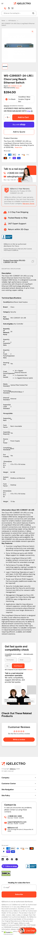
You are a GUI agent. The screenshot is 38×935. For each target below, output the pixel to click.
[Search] (33, 13)
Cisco (17, 88)
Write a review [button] (19, 739)
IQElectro (13, 769)
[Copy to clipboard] (33, 261)
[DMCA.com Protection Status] (6, 875)
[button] (2, 3)
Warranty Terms (28, 203)
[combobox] (19, 13)
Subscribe (19, 894)
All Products (12, 20)
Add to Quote (19, 132)
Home (3, 20)
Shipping (6, 106)
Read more (18, 147)
